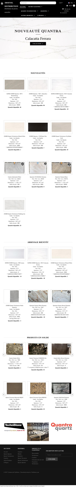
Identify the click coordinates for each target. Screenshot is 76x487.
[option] (38, 34)
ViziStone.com (35, 472)
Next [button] (70, 44)
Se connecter (63, 12)
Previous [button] (5, 44)
